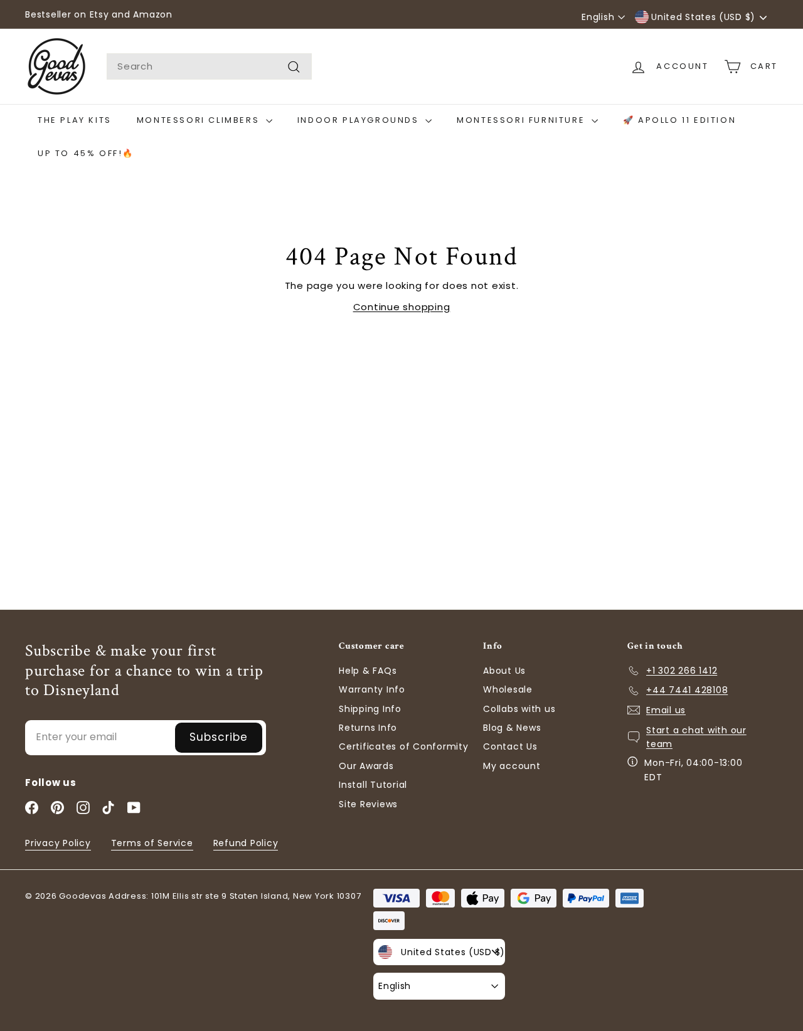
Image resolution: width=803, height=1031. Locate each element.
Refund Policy (246, 843)
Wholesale (508, 689)
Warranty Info (372, 689)
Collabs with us (519, 709)
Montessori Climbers (200, 120)
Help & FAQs (367, 670)
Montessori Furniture (522, 120)
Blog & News (512, 727)
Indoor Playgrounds (359, 120)
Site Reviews (368, 804)
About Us (504, 670)
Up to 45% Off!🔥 (86, 153)
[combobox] (209, 66)
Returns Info (368, 727)
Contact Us (510, 746)
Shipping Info (370, 709)
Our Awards (366, 766)
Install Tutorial (373, 784)
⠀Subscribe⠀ (218, 737)
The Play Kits (75, 120)
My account (512, 766)
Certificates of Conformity (404, 746)
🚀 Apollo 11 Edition (679, 120)
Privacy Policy (58, 843)
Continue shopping (401, 306)
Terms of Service (152, 843)
